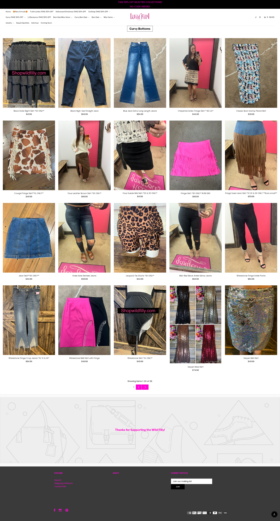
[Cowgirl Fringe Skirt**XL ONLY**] (29, 155)
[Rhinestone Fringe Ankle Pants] (251, 238)
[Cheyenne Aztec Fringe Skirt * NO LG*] (195, 73)
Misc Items (108, 17)
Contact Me (60, 486)
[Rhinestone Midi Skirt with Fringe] (84, 320)
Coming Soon (46, 23)
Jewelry (9, 23)
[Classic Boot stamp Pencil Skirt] (251, 73)
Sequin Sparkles (22, 23)
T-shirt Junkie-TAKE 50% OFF (41, 12)
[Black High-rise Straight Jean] (84, 73)
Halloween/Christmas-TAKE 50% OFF (71, 12)
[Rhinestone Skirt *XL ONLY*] (140, 320)
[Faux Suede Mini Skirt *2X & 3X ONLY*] (140, 155)
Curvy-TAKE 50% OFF (15, 17)
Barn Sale (96, 17)
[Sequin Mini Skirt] (251, 320)
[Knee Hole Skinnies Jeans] (84, 238)
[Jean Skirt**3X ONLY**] (29, 238)
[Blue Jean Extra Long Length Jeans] (140, 73)
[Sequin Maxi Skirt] (195, 324)
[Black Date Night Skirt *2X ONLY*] (29, 73)
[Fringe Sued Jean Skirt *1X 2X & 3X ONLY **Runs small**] (251, 155)
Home (8, 12)
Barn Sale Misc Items (62, 17)
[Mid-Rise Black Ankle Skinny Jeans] (195, 238)
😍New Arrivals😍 (20, 12)
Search (57, 480)
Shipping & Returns (63, 483)
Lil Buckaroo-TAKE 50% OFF (39, 17)
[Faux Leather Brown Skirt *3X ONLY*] (84, 155)
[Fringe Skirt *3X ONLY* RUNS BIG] (195, 155)
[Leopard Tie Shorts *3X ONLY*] (140, 238)
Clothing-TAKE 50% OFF (98, 12)
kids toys (35, 23)
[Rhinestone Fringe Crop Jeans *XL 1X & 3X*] (29, 320)
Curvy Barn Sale (81, 17)
